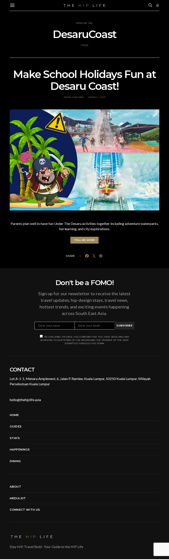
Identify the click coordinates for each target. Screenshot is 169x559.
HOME (14, 415)
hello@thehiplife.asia (25, 400)
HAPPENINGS (20, 449)
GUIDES (16, 426)
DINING (15, 461)
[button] (157, 5)
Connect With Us (25, 509)
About (15, 486)
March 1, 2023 (96, 97)
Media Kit (18, 498)
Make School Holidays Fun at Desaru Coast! (84, 80)
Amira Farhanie (74, 97)
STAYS (15, 438)
